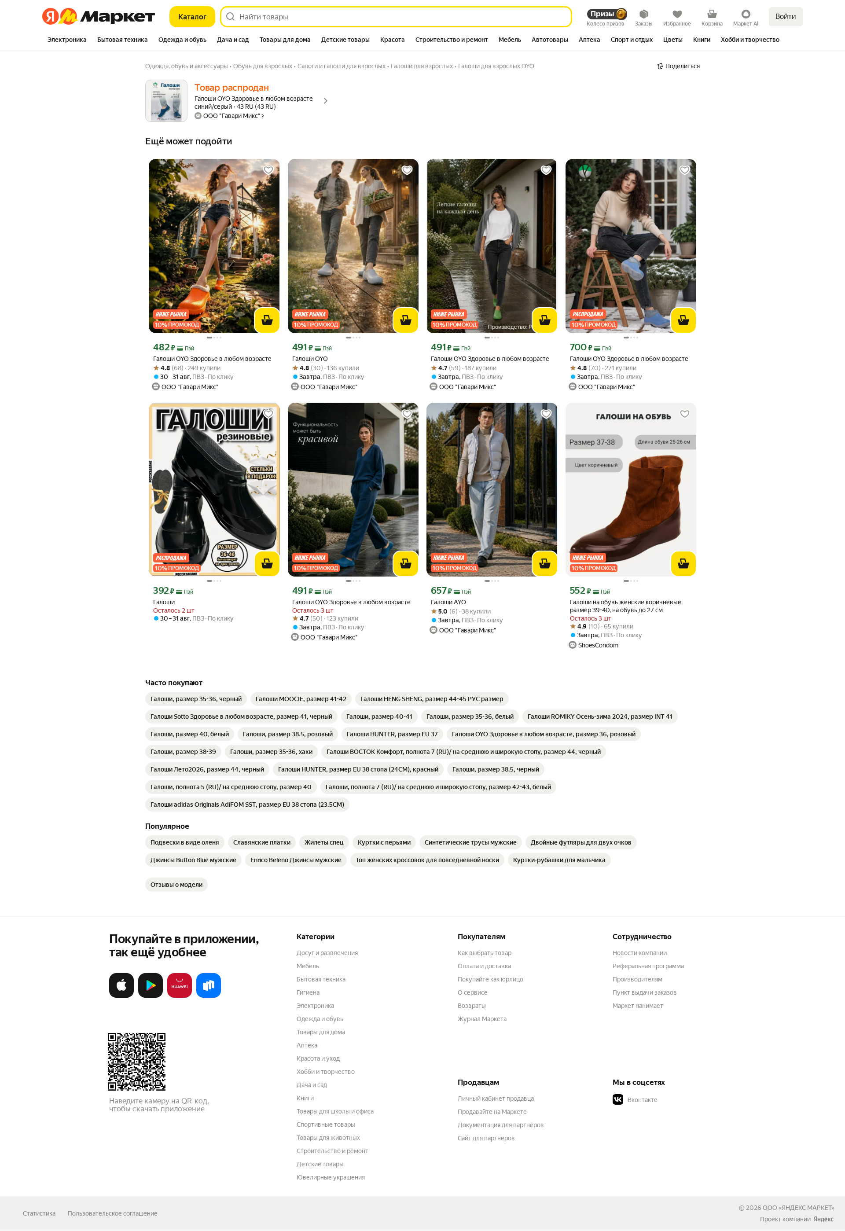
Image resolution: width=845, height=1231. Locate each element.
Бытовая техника (321, 979)
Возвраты (472, 1005)
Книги (305, 1098)
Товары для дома (321, 1032)
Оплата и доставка (484, 966)
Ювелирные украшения (331, 1177)
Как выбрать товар (484, 952)
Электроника (315, 1005)
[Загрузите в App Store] (121, 996)
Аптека (307, 1045)
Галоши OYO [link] (310, 358)
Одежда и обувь (320, 1018)
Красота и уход (318, 1058)
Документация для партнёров (501, 1124)
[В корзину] (267, 320)
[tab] (67, 40)
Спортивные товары (326, 1124)
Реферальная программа (648, 966)
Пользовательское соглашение (113, 1213)
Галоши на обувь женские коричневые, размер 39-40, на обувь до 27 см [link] (626, 606)
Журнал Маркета (482, 1018)
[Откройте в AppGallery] (179, 996)
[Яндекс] (823, 1219)
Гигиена (308, 992)
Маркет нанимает (638, 1005)
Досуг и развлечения (327, 952)
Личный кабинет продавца (496, 1098)
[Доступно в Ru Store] (208, 996)
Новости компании (640, 952)
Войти (785, 16)
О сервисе (473, 992)
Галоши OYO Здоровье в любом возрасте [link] (212, 358)
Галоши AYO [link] (448, 602)
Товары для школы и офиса (335, 1111)
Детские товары (320, 1164)
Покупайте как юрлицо (490, 979)
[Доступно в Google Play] (150, 996)
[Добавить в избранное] (268, 170)
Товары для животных (328, 1137)
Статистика (39, 1213)
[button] (674, 1100)
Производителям (637, 979)
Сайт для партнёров (486, 1138)
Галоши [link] (164, 602)
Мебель (308, 966)
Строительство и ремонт (332, 1150)
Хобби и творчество (326, 1071)
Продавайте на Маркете (492, 1111)
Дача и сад (312, 1084)
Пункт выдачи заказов (645, 992)
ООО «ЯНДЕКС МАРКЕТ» (798, 1207)
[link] (196, 699)
